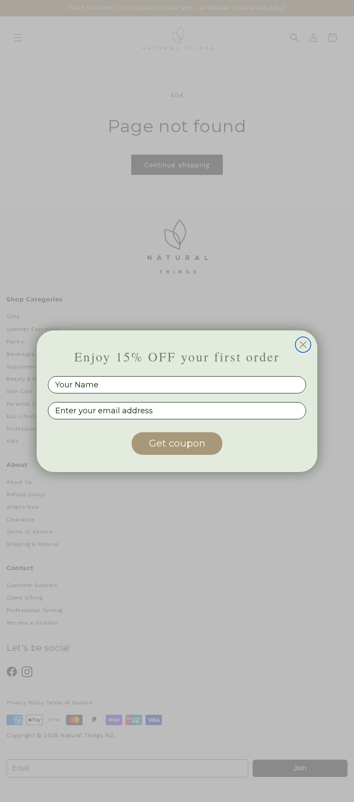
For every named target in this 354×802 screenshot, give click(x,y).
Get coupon (177, 443)
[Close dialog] (303, 344)
